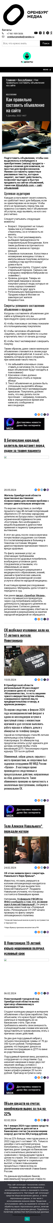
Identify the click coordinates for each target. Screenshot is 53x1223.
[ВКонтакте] (36, 414)
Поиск (45, 43)
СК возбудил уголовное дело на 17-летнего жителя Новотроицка (27, 635)
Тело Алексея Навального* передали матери (23, 828)
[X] (44, 414)
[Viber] (47, 414)
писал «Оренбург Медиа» (30, 595)
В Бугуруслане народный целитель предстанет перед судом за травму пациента (24, 445)
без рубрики (25, 80)
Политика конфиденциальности (26, 1215)
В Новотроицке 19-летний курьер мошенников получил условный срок (24, 948)
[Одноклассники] (39, 414)
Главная (10, 80)
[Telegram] (41, 414)
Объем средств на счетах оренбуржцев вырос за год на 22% (25, 1108)
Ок (27, 1219)
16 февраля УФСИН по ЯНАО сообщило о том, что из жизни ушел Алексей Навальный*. (25, 902)
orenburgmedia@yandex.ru (20, 37)
